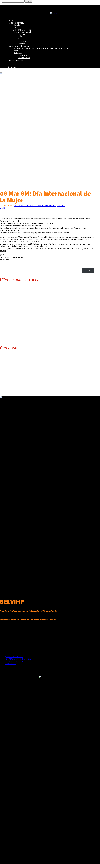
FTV (7, 372)
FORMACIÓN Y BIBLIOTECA (18, 659)
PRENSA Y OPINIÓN (14, 661)
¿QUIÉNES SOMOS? (14, 657)
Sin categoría (11, 388)
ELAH (7, 367)
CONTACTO (10, 664)
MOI (7, 374)
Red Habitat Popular (14, 386)
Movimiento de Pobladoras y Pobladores (23, 381)
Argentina (9, 358)
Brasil (7, 360)
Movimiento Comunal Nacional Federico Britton (35, 205)
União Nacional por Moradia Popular (21, 390)
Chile (7, 362)
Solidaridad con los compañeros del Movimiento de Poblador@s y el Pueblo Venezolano (40, 300)
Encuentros (10, 369)
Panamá (61, 205)
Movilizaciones (11, 376)
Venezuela (9, 393)
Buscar (88, 270)
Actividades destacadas (16, 355)
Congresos (10, 365)
